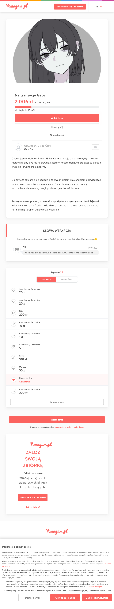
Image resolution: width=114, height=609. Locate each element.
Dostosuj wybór (33, 597)
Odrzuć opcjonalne (65, 597)
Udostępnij (57, 127)
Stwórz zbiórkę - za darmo (70, 6)
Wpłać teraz (57, 118)
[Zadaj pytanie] (95, 147)
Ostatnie (46, 279)
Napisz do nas (78, 427)
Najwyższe (66, 279)
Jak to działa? (33, 507)
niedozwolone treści (63, 427)
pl (97, 6)
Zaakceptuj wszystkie (97, 597)
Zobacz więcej (57, 402)
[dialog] (57, 574)
